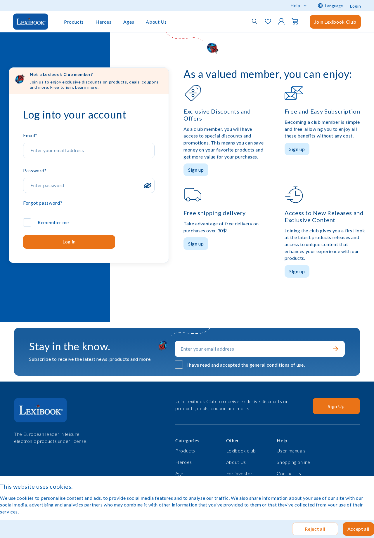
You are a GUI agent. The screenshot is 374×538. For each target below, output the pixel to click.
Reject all (315, 529)
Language (334, 5)
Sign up (196, 170)
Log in (69, 241)
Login (355, 6)
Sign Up (336, 406)
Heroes (104, 22)
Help (295, 5)
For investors (240, 473)
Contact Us (289, 473)
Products (74, 22)
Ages (128, 22)
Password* (35, 170)
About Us (156, 22)
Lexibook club (241, 450)
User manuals (291, 450)
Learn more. (86, 87)
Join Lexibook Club (335, 22)
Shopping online (293, 462)
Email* (30, 135)
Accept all (358, 529)
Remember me (53, 222)
